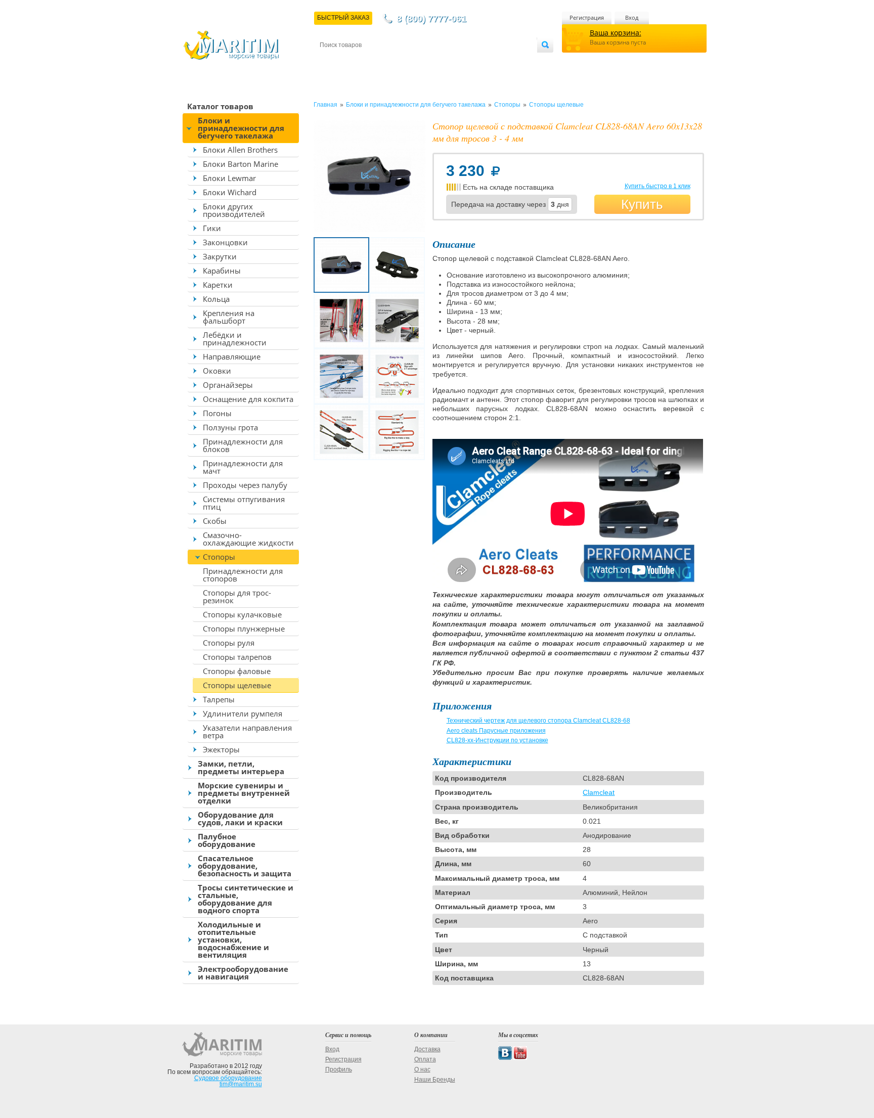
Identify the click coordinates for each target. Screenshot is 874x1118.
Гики (212, 228)
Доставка (369, 61)
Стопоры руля (228, 643)
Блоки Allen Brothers (240, 150)
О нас (422, 1069)
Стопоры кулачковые (242, 614)
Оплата (403, 61)
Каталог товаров (220, 106)
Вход (631, 17)
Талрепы (219, 699)
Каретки (218, 285)
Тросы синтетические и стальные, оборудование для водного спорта (245, 898)
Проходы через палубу (245, 485)
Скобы (215, 521)
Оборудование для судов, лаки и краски (240, 818)
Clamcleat (599, 792)
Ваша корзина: (615, 32)
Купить (642, 204)
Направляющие (231, 356)
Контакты (331, 61)
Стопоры (219, 557)
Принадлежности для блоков (243, 445)
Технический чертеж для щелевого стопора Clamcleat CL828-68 (538, 720)
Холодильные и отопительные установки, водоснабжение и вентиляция (233, 939)
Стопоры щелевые (237, 685)
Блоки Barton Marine (240, 164)
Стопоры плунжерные (244, 628)
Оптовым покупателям (506, 61)
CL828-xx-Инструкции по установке (497, 740)
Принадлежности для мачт (243, 467)
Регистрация (587, 17)
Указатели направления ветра (247, 731)
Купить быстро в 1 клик (657, 186)
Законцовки (225, 242)
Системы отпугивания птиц (244, 503)
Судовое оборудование (228, 1078)
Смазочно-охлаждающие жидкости (248, 539)
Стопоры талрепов (237, 657)
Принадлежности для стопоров (243, 575)
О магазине (441, 61)
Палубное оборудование (226, 840)
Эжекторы (221, 749)
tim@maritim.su (241, 1084)
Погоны (217, 413)
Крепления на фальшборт (228, 317)
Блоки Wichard (229, 192)
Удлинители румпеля (242, 713)
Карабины (222, 270)
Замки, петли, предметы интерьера (241, 767)
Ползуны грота (230, 427)
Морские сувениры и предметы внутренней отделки (244, 793)
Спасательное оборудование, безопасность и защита (244, 865)
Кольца (216, 299)
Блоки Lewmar (229, 178)
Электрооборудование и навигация (243, 972)
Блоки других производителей (234, 210)
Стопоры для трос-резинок (237, 596)
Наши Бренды (434, 1079)
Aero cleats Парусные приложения (496, 730)
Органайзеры (228, 385)
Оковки (217, 371)
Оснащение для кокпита (248, 399)
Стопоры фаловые (237, 671)
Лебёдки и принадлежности (235, 338)
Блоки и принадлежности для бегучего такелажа (241, 128)
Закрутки (220, 256)
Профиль (338, 1069)
